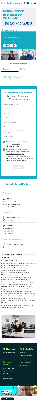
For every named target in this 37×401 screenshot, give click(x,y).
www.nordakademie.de (11, 38)
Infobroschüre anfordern (8, 398)
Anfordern (18, 167)
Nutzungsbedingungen (13, 152)
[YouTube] (8, 45)
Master (23, 69)
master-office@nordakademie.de (15, 244)
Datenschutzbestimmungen (15, 154)
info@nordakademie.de (12, 217)
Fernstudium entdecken (21, 398)
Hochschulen (16, 144)
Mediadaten (23, 352)
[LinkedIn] (15, 45)
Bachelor (6, 69)
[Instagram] (11, 45)
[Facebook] (4, 45)
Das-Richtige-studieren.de (9, 368)
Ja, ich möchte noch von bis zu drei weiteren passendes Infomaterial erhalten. (17, 144)
